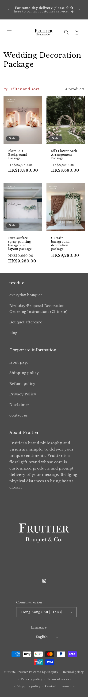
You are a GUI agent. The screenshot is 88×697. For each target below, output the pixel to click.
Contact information (60, 686)
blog (13, 333)
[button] (9, 32)
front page (18, 362)
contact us (18, 415)
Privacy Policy (22, 394)
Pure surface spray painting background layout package (20, 243)
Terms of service (59, 679)
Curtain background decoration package (60, 243)
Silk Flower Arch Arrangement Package (64, 154)
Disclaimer (19, 405)
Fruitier (22, 672)
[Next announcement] (79, 9)
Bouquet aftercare (25, 322)
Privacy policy (31, 679)
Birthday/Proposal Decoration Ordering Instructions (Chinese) (38, 309)
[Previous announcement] (9, 9)
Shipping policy (24, 373)
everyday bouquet (25, 295)
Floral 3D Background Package (17, 154)
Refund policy (22, 384)
